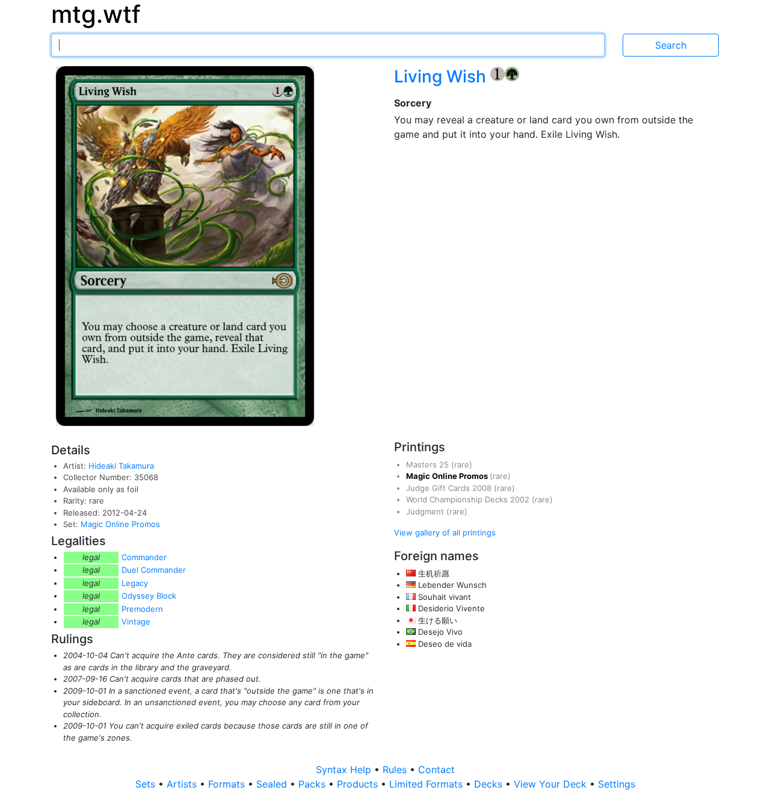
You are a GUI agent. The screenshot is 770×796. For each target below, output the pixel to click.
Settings (616, 784)
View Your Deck (552, 784)
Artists (183, 784)
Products (359, 784)
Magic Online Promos (120, 524)
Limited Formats (427, 784)
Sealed (273, 784)
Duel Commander (154, 570)
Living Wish (442, 76)
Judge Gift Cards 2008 (450, 488)
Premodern (142, 609)
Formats (228, 784)
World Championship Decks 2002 (469, 499)
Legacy (135, 583)
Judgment (426, 511)
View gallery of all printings (445, 532)
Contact (436, 770)
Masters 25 (428, 464)
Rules (396, 770)
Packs (313, 784)
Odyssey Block (149, 595)
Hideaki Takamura (121, 466)
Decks (489, 784)
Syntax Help (345, 770)
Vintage (136, 621)
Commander (144, 557)
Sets (146, 784)
